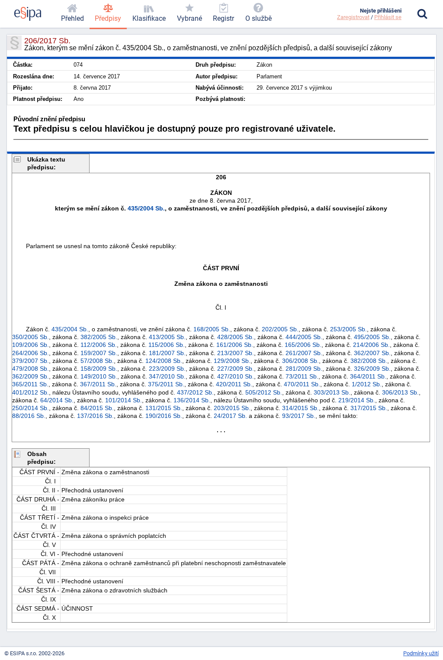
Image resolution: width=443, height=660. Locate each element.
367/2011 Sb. (98, 384)
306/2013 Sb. (400, 392)
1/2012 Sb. (367, 384)
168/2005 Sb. (211, 329)
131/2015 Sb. (163, 407)
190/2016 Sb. (163, 415)
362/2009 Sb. (30, 376)
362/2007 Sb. (372, 352)
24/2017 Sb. (230, 415)
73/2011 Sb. (302, 376)
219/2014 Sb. (356, 400)
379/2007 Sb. (30, 360)
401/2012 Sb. (30, 392)
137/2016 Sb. (95, 415)
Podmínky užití (421, 653)
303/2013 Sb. (332, 392)
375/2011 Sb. (166, 384)
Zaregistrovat (353, 17)
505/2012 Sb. (263, 392)
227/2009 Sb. (235, 368)
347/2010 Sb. (167, 376)
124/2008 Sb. (163, 360)
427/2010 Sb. (235, 376)
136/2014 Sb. (191, 400)
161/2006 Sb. (234, 344)
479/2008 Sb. (30, 368)
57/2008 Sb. (97, 360)
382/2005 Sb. (98, 336)
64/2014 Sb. (57, 400)
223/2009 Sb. (167, 368)
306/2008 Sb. (300, 360)
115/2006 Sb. (166, 344)
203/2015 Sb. (232, 407)
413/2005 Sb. (167, 336)
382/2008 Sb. (368, 360)
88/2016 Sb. (28, 415)
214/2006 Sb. (371, 344)
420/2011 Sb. (234, 384)
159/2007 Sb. (98, 352)
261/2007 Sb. (304, 352)
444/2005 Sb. (304, 336)
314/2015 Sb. (300, 407)
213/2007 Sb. (235, 352)
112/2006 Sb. (98, 344)
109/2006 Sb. (30, 344)
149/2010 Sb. (98, 376)
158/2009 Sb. (98, 368)
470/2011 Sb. (302, 384)
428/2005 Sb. (235, 336)
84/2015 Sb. (97, 407)
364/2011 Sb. (368, 376)
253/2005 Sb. (348, 329)
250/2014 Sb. (30, 407)
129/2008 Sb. (232, 360)
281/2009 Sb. (304, 368)
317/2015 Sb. (368, 407)
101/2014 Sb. (123, 400)
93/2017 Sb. (298, 415)
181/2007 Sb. (167, 352)
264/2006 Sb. (30, 352)
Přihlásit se (387, 17)
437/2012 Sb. (195, 392)
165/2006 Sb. (303, 344)
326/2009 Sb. (372, 368)
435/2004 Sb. (146, 208)
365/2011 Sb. (30, 384)
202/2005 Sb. (280, 329)
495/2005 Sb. (372, 336)
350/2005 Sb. (30, 336)
